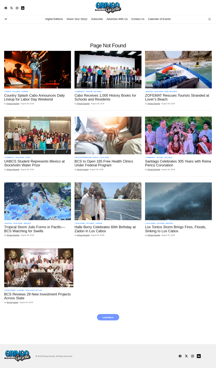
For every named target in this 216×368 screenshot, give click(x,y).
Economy (20, 290)
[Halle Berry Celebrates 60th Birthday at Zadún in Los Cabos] (108, 201)
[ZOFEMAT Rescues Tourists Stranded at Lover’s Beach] (178, 70)
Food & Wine (80, 223)
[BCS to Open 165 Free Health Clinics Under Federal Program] (108, 135)
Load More (108, 317)
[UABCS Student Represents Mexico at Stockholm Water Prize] (37, 135)
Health (95, 157)
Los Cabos (16, 91)
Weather (27, 223)
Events (8, 91)
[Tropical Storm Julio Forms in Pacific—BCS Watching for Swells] (37, 201)
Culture (89, 91)
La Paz (27, 157)
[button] (6, 19)
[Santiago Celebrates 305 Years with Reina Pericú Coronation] (178, 135)
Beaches (149, 91)
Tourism (24, 91)
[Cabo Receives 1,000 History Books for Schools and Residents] (108, 70)
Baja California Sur (84, 157)
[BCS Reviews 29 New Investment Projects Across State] (38, 267)
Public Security (171, 91)
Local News (158, 91)
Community (80, 91)
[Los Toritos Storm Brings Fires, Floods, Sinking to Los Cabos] (178, 201)
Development (10, 290)
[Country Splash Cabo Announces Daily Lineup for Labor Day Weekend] (37, 70)
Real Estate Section (34, 290)
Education (19, 157)
